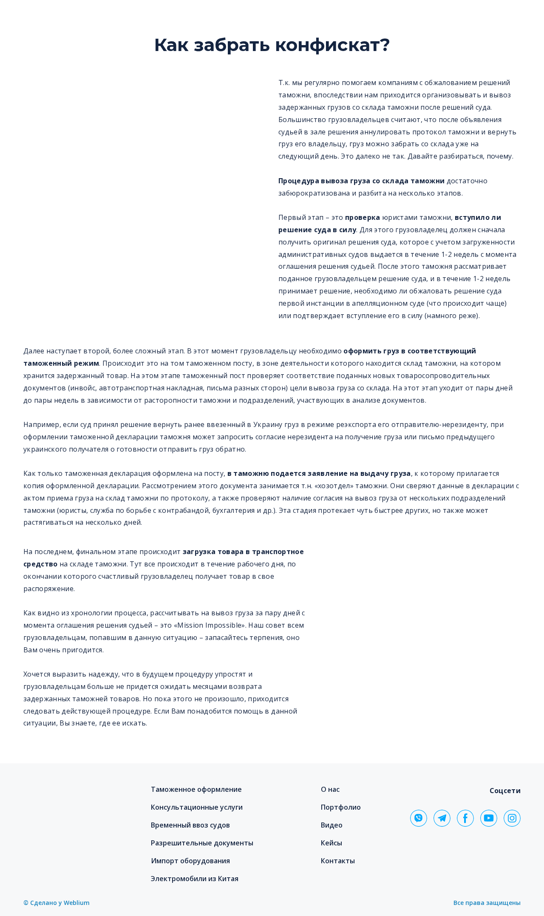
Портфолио (341, 807)
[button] (418, 818)
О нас (330, 789)
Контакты (338, 860)
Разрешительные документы (202, 843)
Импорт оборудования (190, 860)
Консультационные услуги (197, 807)
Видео (332, 825)
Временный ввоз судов (190, 825)
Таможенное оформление (196, 789)
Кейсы (331, 843)
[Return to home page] (72, 801)
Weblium (77, 903)
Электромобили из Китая (194, 878)
